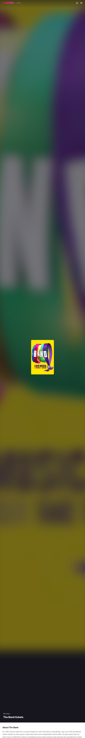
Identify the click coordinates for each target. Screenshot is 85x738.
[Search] (76, 3)
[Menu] (80, 3)
